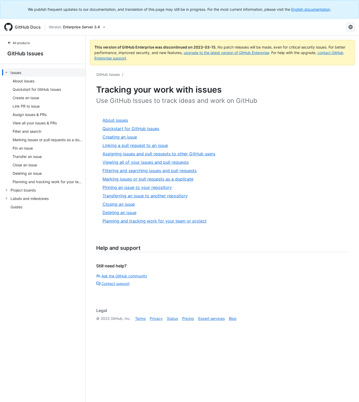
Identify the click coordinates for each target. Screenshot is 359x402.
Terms (140, 318)
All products (21, 43)
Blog (233, 318)
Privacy (156, 318)
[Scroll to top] (347, 390)
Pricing (188, 318)
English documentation (310, 9)
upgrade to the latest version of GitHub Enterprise (226, 52)
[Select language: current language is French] (350, 27)
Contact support (115, 283)
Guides (16, 207)
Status (172, 318)
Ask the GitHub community (124, 276)
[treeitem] (44, 127)
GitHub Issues (25, 53)
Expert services (211, 318)
